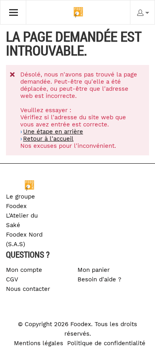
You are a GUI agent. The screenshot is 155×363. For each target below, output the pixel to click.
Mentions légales (38, 343)
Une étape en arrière (53, 131)
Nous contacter (28, 288)
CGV (12, 279)
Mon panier (94, 269)
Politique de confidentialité (106, 343)
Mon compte (24, 269)
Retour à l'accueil (48, 138)
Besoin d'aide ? (99, 279)
